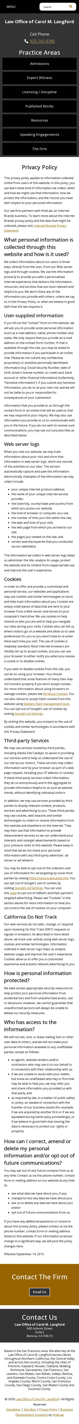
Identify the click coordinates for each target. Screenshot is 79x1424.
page (13, 893)
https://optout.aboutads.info (49, 878)
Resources (39, 120)
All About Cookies (55, 694)
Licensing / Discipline (39, 92)
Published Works (39, 106)
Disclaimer (13, 1410)
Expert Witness (39, 77)
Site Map (30, 1410)
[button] (11, 7)
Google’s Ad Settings (29, 714)
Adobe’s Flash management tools (46, 704)
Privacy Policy (48, 1410)
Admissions (39, 63)
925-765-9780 (42, 41)
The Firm (39, 148)
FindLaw (58, 1415)
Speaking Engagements (39, 134)
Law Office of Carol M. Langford (37, 1399)
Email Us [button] (39, 1292)
